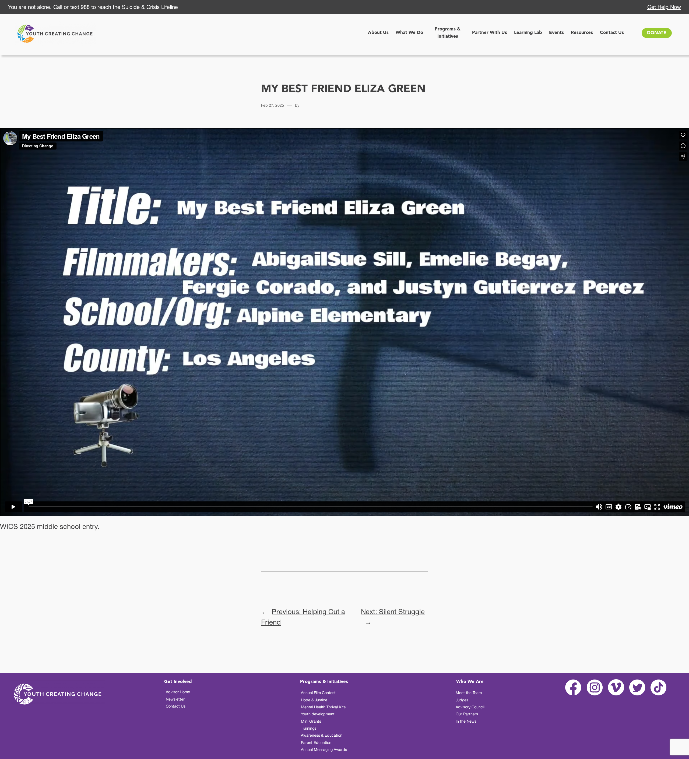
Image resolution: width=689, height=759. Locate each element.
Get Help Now (664, 7)
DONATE (656, 33)
